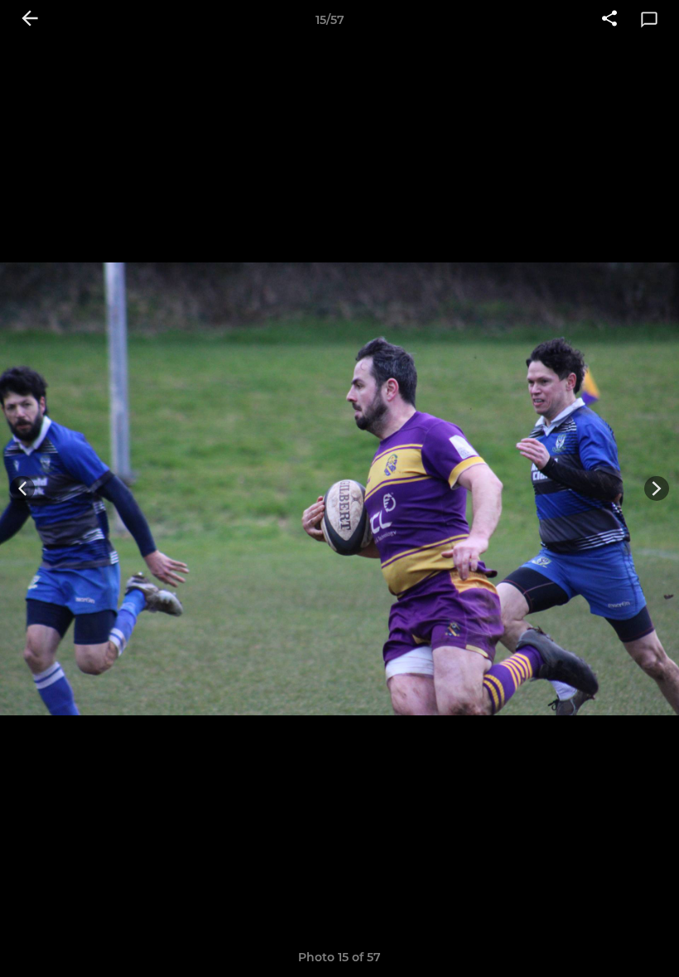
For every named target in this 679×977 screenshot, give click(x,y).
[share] (609, 19)
